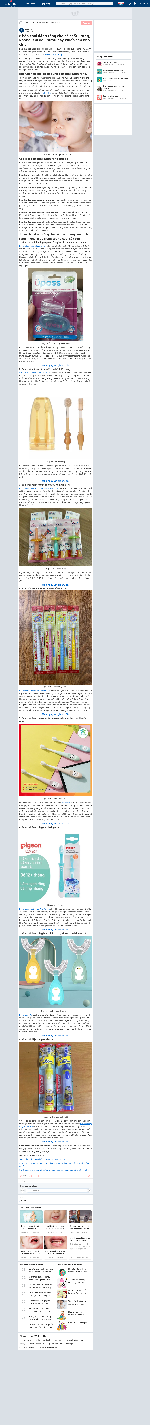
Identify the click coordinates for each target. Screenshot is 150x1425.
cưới (62, 1344)
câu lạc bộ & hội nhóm (28, 1347)
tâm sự (22, 1344)
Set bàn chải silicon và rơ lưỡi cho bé (35, 372)
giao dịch (70, 1344)
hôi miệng (47, 93)
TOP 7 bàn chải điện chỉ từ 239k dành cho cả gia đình (42, 1159)
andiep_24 (28, 29)
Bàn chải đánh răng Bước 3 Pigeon (34, 909)
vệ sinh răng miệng (53, 54)
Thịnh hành (30, 3)
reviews (31, 1344)
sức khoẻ (58, 1340)
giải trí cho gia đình (44, 1340)
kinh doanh (40, 1344)
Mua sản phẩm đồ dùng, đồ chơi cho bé (46, 23)
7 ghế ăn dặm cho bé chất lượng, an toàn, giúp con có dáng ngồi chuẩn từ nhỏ (54, 1170)
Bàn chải (66, 802)
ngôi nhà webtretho (48, 1347)
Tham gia (86, 23)
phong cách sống (71, 1340)
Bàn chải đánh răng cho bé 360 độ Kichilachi (39, 488)
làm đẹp (83, 1340)
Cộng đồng (45, 3)
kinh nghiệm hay (26, 1340)
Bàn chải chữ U (25, 1015)
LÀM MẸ (26, 23)
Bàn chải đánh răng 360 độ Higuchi (35, 690)
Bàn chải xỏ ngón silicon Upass (33, 246)
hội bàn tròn (53, 1344)
